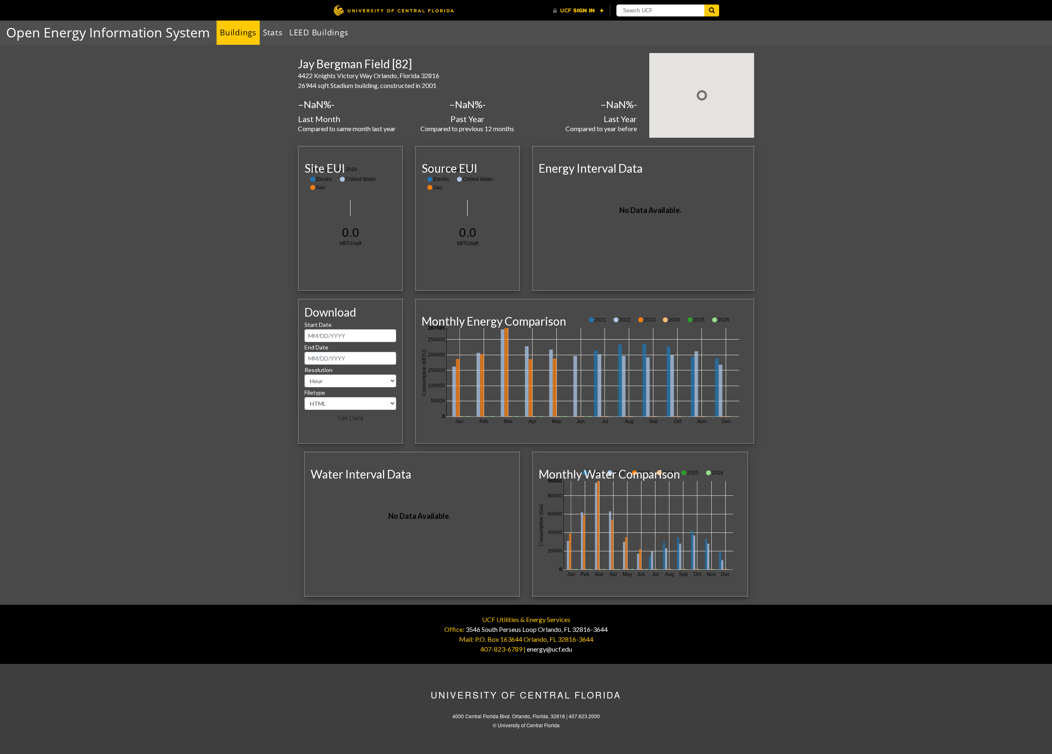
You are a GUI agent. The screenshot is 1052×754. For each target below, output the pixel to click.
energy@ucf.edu (549, 649)
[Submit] (711, 10)
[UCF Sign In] (578, 11)
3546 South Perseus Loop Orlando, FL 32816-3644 (537, 629)
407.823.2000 (584, 715)
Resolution (318, 369)
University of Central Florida (526, 695)
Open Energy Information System (108, 32)
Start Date (318, 324)
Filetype (315, 392)
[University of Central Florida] (393, 10)
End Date (316, 347)
